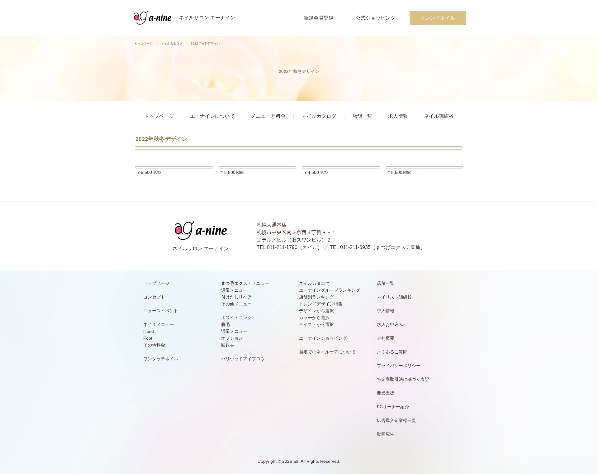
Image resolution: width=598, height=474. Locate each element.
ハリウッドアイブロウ (243, 358)
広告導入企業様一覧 (396, 420)
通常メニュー (234, 290)
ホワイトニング (236, 317)
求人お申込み (390, 324)
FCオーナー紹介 (393, 406)
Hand (148, 331)
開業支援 (385, 392)
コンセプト (154, 296)
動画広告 (385, 434)
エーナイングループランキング (329, 290)
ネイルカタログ (172, 43)
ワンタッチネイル (160, 358)
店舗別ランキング (316, 296)
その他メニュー (236, 303)
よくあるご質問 (392, 351)
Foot (147, 338)
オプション (232, 338)
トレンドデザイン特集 (321, 303)
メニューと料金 (268, 116)
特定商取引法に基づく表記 (403, 379)
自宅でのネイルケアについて (327, 351)
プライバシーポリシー (398, 365)
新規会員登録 (319, 18)
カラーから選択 (314, 317)
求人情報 (398, 116)
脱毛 (225, 324)
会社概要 (385, 338)
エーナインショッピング (323, 338)
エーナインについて (212, 116)
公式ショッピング (376, 18)
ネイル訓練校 (439, 116)
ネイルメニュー (158, 324)
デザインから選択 (316, 310)
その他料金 (154, 344)
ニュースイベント (160, 310)
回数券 (227, 344)
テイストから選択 (316, 324)
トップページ (143, 43)
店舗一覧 (362, 116)
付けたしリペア (236, 296)
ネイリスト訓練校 (394, 296)
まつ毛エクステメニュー (245, 283)
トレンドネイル (437, 18)
